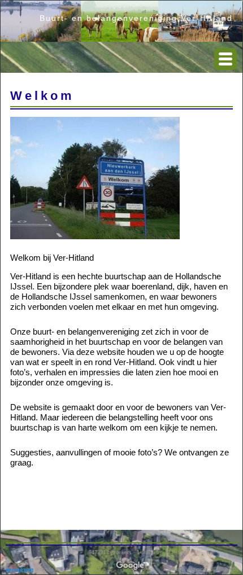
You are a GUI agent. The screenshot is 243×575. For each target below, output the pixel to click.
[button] (225, 59)
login (121, 561)
